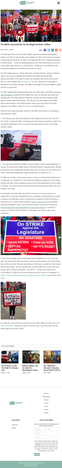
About (46, 406)
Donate (46, 413)
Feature (11, 49)
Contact (46, 409)
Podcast (46, 400)
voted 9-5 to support (38, 202)
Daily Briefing (46, 397)
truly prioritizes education (29, 81)
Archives (46, 393)
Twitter (14, 428)
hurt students (27, 106)
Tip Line (46, 403)
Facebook (14, 425)
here (49, 172)
